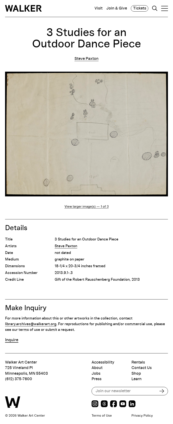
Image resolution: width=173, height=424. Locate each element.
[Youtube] (122, 404)
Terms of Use (102, 415)
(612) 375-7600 (18, 379)
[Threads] (104, 404)
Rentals (138, 362)
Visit (99, 8)
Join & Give (116, 8)
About (97, 368)
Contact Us (141, 368)
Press (96, 379)
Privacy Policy (142, 415)
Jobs (96, 374)
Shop (136, 374)
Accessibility (103, 362)
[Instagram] (95, 404)
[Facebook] (113, 404)
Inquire (11, 340)
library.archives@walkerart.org (30, 324)
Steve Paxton (86, 59)
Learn (136, 379)
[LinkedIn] (132, 404)
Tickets (139, 8)
